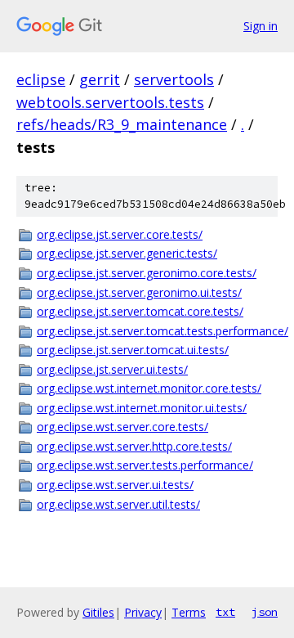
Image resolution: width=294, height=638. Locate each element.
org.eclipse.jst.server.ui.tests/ (112, 369)
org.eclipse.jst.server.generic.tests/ (127, 253)
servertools (174, 79)
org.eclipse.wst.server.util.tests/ (118, 504)
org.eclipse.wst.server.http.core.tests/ (134, 446)
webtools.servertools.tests (110, 102)
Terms (189, 612)
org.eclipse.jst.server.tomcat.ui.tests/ (133, 349)
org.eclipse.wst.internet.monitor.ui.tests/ (142, 408)
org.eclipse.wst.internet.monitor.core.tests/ (149, 388)
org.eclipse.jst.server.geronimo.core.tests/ (146, 273)
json (265, 611)
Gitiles (98, 612)
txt (225, 611)
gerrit (99, 79)
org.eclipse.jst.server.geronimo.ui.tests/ (139, 292)
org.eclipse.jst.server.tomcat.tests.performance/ (157, 331)
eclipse (40, 79)
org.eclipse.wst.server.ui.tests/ (115, 484)
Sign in (260, 26)
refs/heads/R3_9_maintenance (121, 124)
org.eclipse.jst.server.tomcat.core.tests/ (140, 311)
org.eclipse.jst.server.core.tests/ (120, 234)
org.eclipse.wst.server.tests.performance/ (145, 465)
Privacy (143, 612)
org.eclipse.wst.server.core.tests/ (122, 426)
